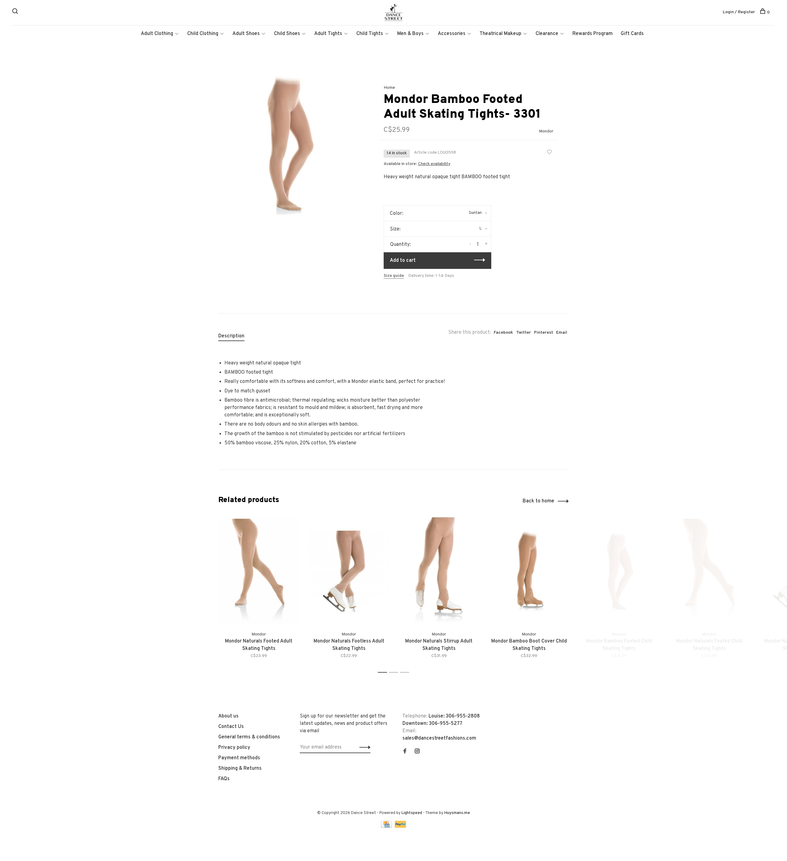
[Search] (15, 12)
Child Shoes (287, 34)
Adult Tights (328, 34)
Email (561, 332)
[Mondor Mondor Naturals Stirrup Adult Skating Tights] (438, 571)
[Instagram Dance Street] (417, 752)
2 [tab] (395, 672)
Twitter (523, 332)
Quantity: (400, 245)
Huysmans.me (457, 813)
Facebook (503, 332)
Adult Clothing (157, 34)
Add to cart (403, 261)
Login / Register (739, 12)
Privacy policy (234, 748)
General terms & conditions (249, 737)
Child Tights (369, 34)
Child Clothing (202, 34)
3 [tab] (406, 672)
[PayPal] (400, 827)
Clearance (547, 34)
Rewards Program (592, 34)
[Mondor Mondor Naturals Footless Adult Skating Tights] (348, 571)
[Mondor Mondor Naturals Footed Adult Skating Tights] (258, 571)
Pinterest (543, 332)
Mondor (546, 131)
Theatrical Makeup (500, 34)
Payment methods (239, 758)
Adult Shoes (246, 34)
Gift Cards (632, 34)
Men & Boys (410, 34)
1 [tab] (384, 672)
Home (389, 87)
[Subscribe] (363, 747)
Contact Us (231, 727)
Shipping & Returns (240, 768)
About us (228, 716)
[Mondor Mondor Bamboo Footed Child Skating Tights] (619, 571)
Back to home (538, 501)
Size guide (394, 275)
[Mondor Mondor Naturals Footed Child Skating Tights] (709, 571)
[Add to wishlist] (549, 153)
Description (231, 336)
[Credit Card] (387, 827)
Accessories (451, 34)
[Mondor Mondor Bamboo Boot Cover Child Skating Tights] (528, 571)
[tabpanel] (288, 144)
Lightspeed (411, 813)
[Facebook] (404, 752)
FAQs (224, 779)
